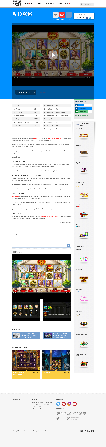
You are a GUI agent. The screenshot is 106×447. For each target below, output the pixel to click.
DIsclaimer (26, 431)
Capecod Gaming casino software (55, 138)
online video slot (37, 138)
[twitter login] (90, 18)
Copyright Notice (37, 431)
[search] (81, 4)
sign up (86, 14)
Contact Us (16, 399)
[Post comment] (68, 245)
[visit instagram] (69, 404)
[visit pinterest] (64, 404)
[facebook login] (87, 18)
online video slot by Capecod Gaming (49, 216)
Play (83, 135)
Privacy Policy (16, 431)
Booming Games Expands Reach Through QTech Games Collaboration (60, 335)
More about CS (37, 409)
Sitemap (47, 431)
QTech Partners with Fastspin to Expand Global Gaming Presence (29, 335)
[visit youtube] (75, 404)
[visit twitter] (58, 404)
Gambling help (60, 408)
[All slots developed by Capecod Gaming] (44, 92)
